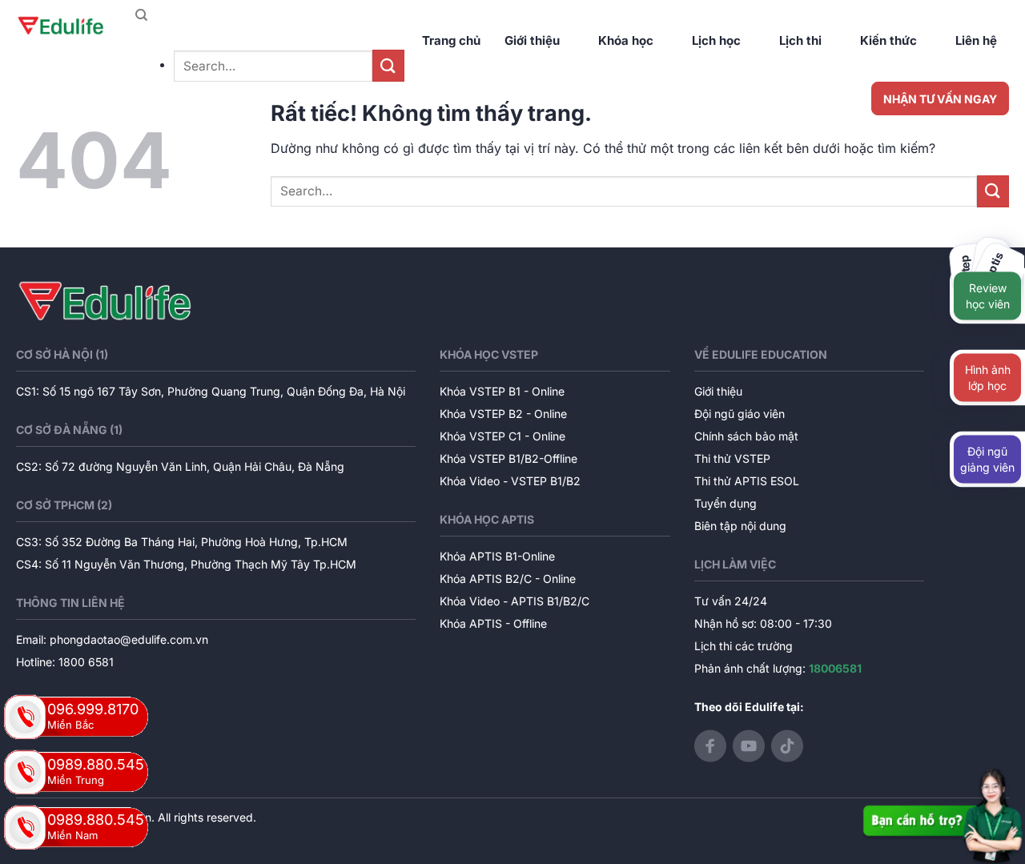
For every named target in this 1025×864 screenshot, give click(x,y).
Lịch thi (800, 40)
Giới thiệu (532, 40)
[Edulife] (61, 26)
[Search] (141, 15)
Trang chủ (451, 40)
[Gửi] (388, 65)
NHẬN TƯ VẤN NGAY (940, 99)
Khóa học (625, 40)
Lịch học (716, 40)
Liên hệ (976, 40)
